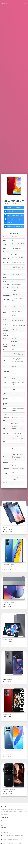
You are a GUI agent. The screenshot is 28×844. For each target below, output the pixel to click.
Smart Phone (4, 823)
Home (2, 820)
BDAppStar (4, 3)
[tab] (14, 217)
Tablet (2, 825)
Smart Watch (4, 827)
